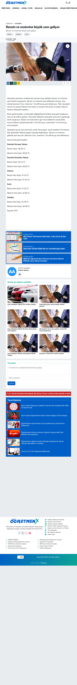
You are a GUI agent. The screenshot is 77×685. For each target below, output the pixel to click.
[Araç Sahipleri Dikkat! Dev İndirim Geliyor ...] (23, 294)
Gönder (11, 383)
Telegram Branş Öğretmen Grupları (19, 542)
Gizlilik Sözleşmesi (45, 548)
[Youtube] (29, 533)
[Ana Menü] (69, 3)
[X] (22, 533)
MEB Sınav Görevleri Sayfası (48, 544)
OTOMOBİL (18, 23)
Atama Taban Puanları (46, 546)
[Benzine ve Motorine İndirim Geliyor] (54, 343)
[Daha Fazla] (18, 83)
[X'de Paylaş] (11, 83)
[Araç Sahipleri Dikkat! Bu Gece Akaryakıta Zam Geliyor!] (23, 318)
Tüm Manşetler (52, 530)
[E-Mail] (19, 274)
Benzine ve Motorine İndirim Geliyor (51, 353)
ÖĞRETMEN (5, 8)
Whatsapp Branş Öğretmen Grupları (51, 540)
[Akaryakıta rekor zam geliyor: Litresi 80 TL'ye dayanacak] (54, 318)
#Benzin (9, 34)
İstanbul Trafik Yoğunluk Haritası (58, 526)
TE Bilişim (43, 563)
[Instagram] (26, 533)
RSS (21, 557)
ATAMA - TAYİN (26, 8)
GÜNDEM (15, 8)
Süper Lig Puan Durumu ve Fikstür (58, 528)
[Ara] (67, 3)
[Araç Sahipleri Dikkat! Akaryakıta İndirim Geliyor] (23, 343)
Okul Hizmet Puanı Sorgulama (17, 548)
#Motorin (18, 34)
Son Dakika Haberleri (54, 532)
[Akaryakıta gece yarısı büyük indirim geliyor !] (54, 294)
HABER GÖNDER (13, 540)
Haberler (9, 23)
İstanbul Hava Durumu (54, 522)
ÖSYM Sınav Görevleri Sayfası (17, 544)
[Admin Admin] (12, 271)
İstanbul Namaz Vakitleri (55, 524)
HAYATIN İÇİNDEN (51, 8)
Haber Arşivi (51, 534)
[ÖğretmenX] (16, 2)
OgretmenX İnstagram (15, 546)
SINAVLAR (38, 8)
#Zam (26, 34)
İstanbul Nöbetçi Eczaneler (56, 520)
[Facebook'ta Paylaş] (8, 83)
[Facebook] (19, 533)
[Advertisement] (38, 486)
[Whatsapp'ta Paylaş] (15, 83)
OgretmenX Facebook (46, 542)
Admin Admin (23, 270)
